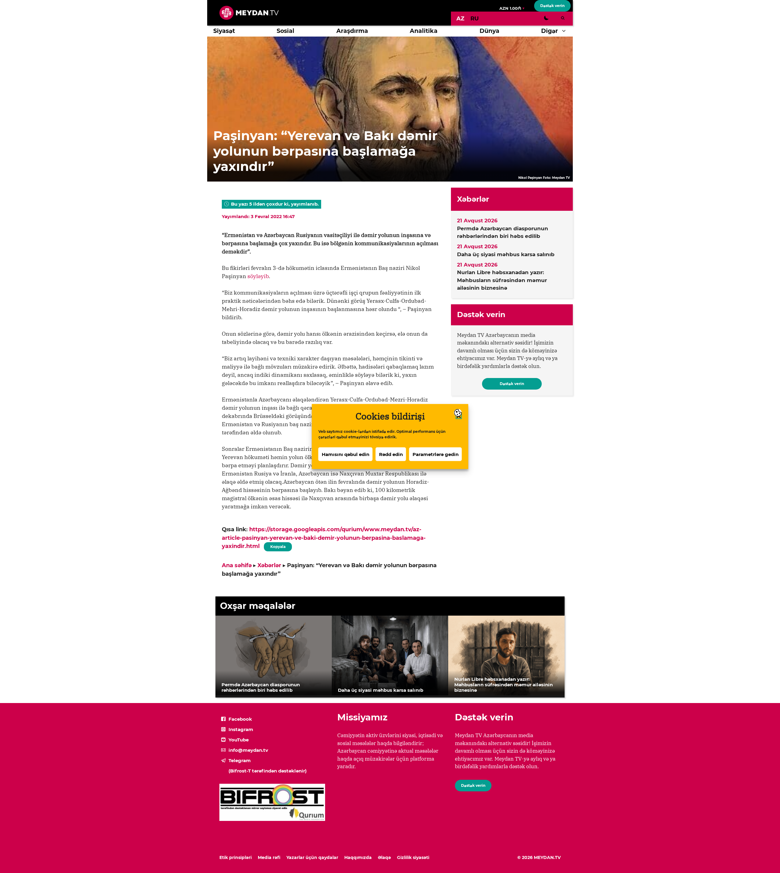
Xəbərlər (269, 565)
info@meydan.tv (248, 750)
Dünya (489, 30)
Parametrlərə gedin (436, 454)
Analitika (424, 30)
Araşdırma (352, 30)
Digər (549, 30)
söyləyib (258, 276)
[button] (565, 31)
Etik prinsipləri (235, 857)
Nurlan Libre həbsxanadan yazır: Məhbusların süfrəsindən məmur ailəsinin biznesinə (502, 280)
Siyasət (224, 30)
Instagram (241, 729)
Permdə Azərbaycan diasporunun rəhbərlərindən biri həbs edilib (502, 232)
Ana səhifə (237, 565)
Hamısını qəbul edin (345, 454)
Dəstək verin (552, 5)
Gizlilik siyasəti (413, 857)
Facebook (240, 719)
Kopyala (277, 545)
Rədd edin (391, 454)
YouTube (239, 740)
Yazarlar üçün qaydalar (312, 857)
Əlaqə (384, 857)
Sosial (285, 30)
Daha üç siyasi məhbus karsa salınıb (506, 254)
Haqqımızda (358, 857)
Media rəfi (269, 857)
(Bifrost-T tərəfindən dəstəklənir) (268, 771)
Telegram (240, 760)
